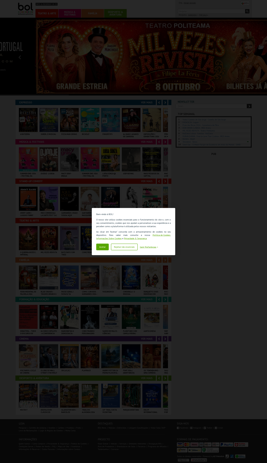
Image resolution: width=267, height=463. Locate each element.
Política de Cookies (161, 235)
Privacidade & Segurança (135, 238)
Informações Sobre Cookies (109, 238)
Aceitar (102, 247)
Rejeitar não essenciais (124, 247)
